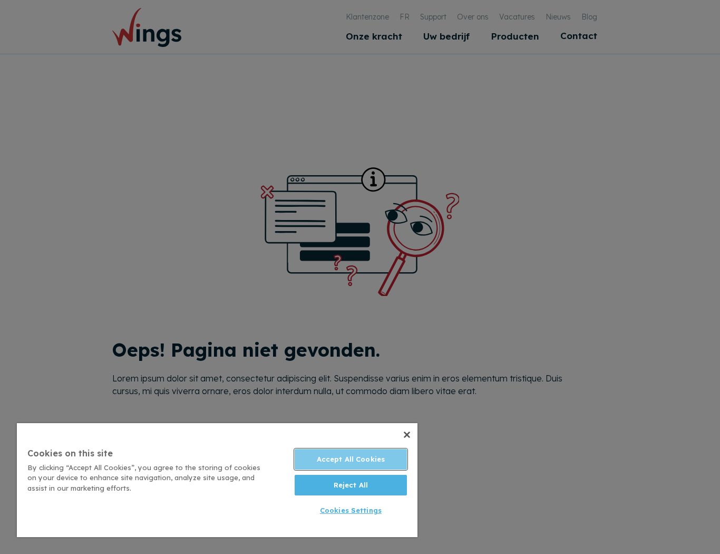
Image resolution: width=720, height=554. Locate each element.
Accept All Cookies (351, 459)
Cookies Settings (351, 510)
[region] (217, 480)
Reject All (351, 485)
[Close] (407, 435)
